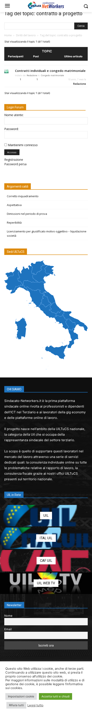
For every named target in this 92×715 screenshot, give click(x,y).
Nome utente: (14, 115)
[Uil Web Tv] (46, 583)
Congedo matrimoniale (52, 75)
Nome (8, 615)
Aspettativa (14, 205)
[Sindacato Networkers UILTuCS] (46, 5)
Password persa (15, 164)
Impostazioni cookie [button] (21, 696)
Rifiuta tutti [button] (16, 705)
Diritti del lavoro (26, 35)
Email (8, 629)
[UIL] (46, 515)
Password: (11, 129)
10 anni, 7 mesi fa (77, 79)
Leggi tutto (35, 705)
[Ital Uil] (46, 538)
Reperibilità (14, 222)
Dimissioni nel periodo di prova (27, 214)
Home (8, 35)
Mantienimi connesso (23, 145)
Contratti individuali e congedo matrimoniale (50, 70)
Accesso (11, 152)
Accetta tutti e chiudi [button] (56, 696)
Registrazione (13, 160)
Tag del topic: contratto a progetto (43, 14)
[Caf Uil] (46, 560)
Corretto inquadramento (23, 196)
